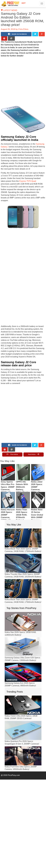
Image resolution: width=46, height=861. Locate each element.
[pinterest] (4, 35)
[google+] (42, 30)
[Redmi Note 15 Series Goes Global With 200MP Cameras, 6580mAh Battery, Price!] (38, 487)
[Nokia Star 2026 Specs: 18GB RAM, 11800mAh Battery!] (23, 608)
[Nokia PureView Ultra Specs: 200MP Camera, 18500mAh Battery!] (23, 743)
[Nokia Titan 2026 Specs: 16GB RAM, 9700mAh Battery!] (23, 487)
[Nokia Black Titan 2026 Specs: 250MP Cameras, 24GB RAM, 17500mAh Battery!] (23, 525)
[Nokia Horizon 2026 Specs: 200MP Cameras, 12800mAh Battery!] (8, 487)
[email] (11, 35)
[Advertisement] (22, 77)
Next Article (32, 442)
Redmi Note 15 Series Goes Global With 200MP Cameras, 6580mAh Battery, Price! (38, 505)
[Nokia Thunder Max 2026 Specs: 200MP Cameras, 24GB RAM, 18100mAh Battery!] (23, 550)
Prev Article (14, 442)
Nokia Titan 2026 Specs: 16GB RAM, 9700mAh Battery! (22, 502)
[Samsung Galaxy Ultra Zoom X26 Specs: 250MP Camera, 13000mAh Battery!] (23, 634)
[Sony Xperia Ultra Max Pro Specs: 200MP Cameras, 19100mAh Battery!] (8, 459)
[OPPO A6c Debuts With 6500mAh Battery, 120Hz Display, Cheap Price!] (23, 459)
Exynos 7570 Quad (15, 174)
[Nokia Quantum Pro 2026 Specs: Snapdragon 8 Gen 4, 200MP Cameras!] (23, 717)
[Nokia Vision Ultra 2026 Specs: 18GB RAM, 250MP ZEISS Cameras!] (23, 692)
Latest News (9, 10)
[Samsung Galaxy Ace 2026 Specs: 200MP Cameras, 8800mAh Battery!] (23, 659)
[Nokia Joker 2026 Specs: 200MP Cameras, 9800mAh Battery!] (38, 459)
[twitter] (35, 30)
